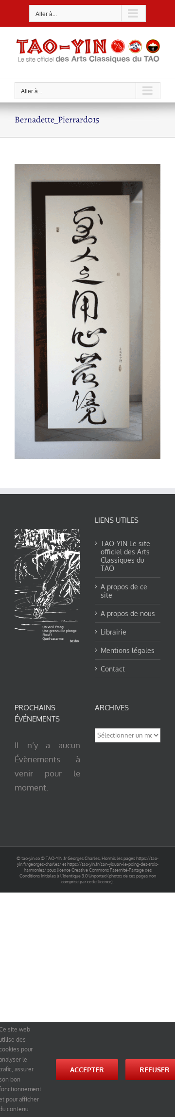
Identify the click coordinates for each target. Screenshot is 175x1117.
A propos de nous (128, 613)
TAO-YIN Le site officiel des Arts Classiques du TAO (125, 555)
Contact (113, 669)
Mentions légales (128, 650)
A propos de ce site (124, 591)
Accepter (87, 1069)
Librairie (113, 632)
